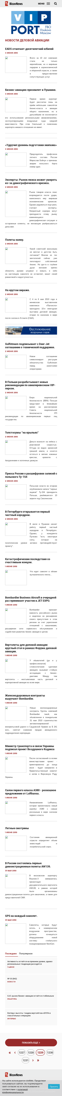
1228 (31, 1052)
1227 (22, 1052)
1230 (50, 1052)
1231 (26, 1060)
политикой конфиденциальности (15, 1091)
